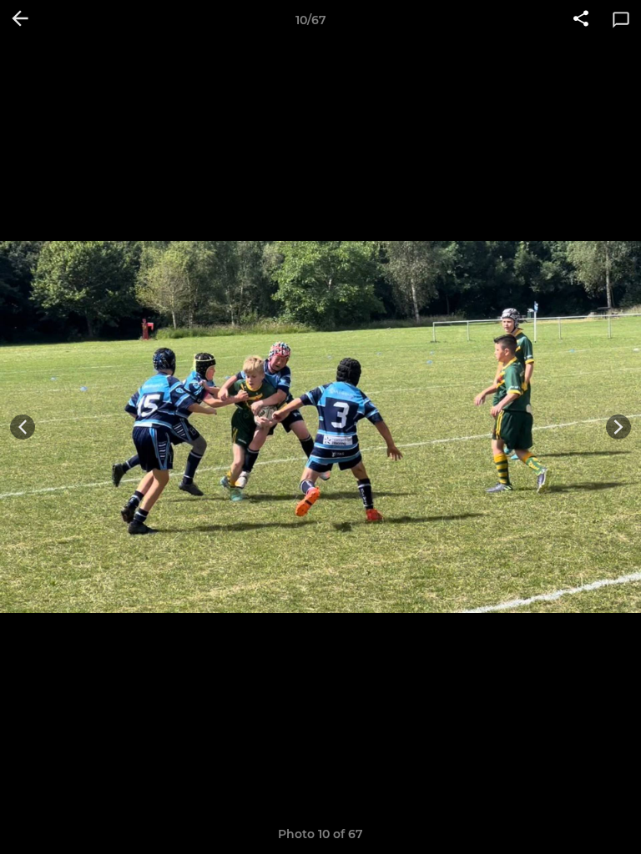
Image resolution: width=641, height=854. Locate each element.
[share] (581, 20)
